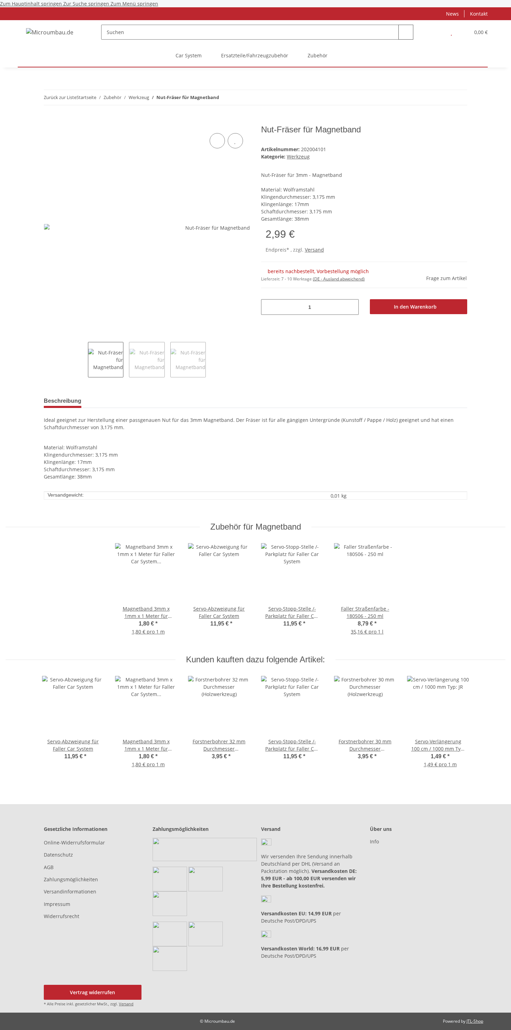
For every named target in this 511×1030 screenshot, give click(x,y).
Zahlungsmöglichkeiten (71, 879)
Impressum (57, 904)
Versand (314, 249)
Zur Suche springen (87, 3)
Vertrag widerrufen (92, 992)
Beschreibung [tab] (62, 401)
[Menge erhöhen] (350, 307)
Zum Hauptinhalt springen (31, 3)
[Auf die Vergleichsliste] (217, 140)
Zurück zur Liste (60, 97)
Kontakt (479, 13)
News (452, 13)
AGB (49, 867)
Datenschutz (58, 854)
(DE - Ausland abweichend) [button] (339, 279)
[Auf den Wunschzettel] (235, 140)
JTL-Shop (475, 1021)
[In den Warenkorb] (49, 121)
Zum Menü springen (134, 3)
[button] (437, 32)
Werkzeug (298, 156)
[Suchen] (405, 32)
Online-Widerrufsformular (74, 842)
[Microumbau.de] (49, 32)
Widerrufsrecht (61, 916)
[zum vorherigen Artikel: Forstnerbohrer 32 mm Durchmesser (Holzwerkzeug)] (459, 97)
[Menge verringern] (268, 307)
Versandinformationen (70, 891)
